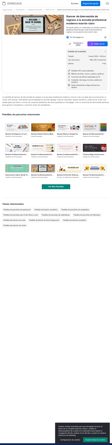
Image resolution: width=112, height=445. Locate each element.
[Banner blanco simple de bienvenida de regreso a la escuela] (69, 127)
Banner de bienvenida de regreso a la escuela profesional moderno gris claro (17, 154)
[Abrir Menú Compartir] (105, 37)
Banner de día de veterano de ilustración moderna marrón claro (69, 175)
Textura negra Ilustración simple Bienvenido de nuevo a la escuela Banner (95, 154)
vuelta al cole (49, 10)
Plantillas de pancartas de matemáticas (56, 215)
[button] (76, 43)
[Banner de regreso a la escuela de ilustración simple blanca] (17, 127)
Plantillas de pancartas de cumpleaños (75, 210)
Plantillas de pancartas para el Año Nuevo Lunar (21, 215)
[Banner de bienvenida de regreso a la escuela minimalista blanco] (43, 148)
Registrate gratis (90, 3)
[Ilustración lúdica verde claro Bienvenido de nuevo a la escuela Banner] (17, 168)
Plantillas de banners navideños (46, 210)
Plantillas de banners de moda (14, 220)
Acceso (74, 3)
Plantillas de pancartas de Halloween (87, 215)
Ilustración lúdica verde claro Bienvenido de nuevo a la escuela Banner (17, 175)
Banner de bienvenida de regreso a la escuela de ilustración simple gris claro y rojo (69, 154)
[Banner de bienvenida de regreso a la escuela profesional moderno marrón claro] (43, 168)
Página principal (7, 10)
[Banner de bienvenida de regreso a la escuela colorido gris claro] (95, 127)
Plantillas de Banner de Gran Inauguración (44, 220)
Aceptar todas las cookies (95, 440)
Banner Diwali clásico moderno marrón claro (43, 134)
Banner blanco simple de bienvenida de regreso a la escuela (69, 134)
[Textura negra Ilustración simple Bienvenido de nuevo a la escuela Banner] (95, 148)
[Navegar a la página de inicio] (12, 3)
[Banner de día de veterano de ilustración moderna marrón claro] (69, 168)
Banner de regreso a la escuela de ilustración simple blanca (17, 134)
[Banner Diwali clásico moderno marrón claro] (43, 127)
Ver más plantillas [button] (56, 186)
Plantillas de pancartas (35, 10)
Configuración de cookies (70, 440)
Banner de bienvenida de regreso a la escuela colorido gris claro (95, 134)
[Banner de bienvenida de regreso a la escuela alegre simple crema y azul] (95, 168)
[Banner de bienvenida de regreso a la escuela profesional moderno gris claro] (17, 148)
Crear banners (20, 10)
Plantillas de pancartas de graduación (17, 210)
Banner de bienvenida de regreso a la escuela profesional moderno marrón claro (43, 175)
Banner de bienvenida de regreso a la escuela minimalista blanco (43, 154)
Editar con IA (99, 44)
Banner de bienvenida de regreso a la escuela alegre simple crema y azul (95, 175)
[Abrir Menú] (107, 3)
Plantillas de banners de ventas (15, 225)
